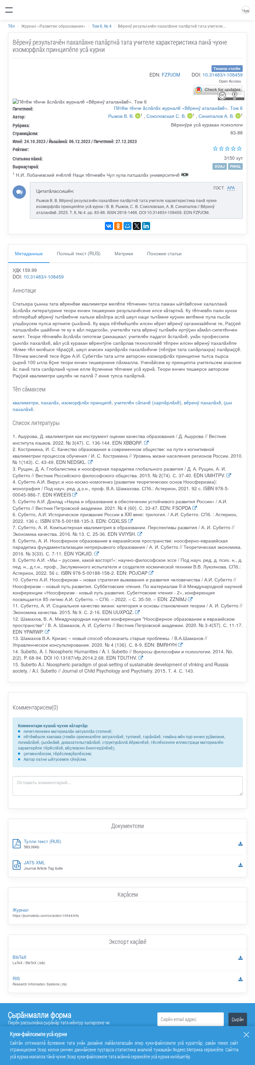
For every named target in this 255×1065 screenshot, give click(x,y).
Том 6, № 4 (102, 26)
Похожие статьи (164, 253)
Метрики (124, 253)
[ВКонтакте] (109, 226)
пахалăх (50, 402)
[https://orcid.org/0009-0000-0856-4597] (238, 116)
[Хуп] (246, 1034)
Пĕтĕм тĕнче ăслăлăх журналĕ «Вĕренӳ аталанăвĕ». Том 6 (178, 108)
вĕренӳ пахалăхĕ (202, 402)
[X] (137, 226)
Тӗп (11, 26)
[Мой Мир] (127, 226)
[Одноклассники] (118, 226)
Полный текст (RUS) (79, 253)
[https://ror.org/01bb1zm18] (185, 175)
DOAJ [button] (220, 166)
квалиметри (25, 402)
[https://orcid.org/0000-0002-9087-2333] (190, 116)
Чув (245, 10)
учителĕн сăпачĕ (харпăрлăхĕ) (147, 402)
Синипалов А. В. (216, 115)
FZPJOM (171, 74)
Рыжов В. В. (121, 115)
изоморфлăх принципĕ (86, 402)
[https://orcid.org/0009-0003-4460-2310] (137, 116)
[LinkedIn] (146, 226)
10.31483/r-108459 (223, 74)
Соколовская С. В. (166, 115)
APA (231, 187)
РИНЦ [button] (235, 166)
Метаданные (29, 253)
